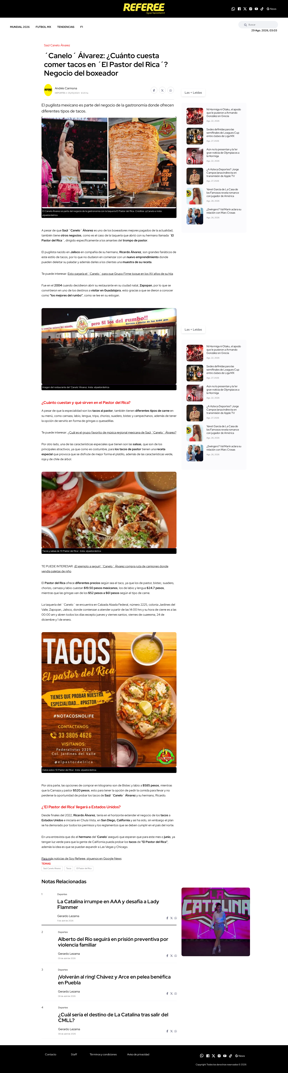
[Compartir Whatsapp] (170, 90)
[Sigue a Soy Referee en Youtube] (256, 8)
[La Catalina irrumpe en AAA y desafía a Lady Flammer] (216, 922)
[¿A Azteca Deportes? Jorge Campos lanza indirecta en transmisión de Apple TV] (194, 176)
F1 (81, 27)
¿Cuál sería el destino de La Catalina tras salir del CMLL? (113, 1017)
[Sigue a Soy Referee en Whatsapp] (233, 9)
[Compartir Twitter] (162, 90)
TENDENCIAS (65, 27)
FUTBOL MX (43, 27)
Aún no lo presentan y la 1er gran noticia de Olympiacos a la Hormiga (222, 153)
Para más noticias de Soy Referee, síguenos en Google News (82, 858)
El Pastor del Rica (84, 868)
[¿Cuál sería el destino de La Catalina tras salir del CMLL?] (215, 1034)
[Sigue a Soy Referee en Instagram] (250, 8)
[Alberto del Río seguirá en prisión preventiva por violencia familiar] (215, 958)
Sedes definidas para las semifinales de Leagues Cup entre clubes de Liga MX (222, 133)
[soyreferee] (144, 8)
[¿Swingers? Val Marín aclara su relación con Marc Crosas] (194, 216)
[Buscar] (245, 24)
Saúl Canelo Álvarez (52, 868)
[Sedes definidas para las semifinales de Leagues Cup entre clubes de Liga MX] (194, 136)
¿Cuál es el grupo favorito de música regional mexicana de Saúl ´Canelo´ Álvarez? (122, 432)
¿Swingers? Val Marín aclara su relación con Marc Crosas (223, 211)
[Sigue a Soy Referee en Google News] (271, 8)
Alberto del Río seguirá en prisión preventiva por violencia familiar (113, 942)
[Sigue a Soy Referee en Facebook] (239, 8)
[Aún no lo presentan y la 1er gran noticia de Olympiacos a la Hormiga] (194, 156)
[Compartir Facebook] (154, 90)
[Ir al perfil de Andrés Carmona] (48, 90)
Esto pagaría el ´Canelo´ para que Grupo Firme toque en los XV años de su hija (120, 274)
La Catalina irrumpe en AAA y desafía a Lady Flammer (108, 904)
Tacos (68, 868)
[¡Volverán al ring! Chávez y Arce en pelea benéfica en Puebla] (215, 996)
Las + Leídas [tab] (193, 92)
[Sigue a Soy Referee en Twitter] (245, 8)
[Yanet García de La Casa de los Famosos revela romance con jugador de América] (194, 196)
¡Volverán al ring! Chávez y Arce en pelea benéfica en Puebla (114, 979)
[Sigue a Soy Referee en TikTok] (262, 8)
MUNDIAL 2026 (20, 27)
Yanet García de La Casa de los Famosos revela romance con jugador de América (222, 193)
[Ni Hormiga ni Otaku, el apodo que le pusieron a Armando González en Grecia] (194, 116)
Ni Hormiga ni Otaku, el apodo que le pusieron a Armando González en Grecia (223, 113)
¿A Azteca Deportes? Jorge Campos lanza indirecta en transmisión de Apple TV (222, 173)
